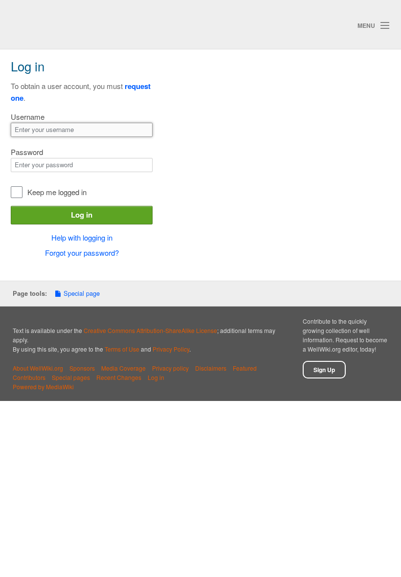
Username (28, 116)
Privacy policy (170, 368)
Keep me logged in (57, 192)
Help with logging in (81, 237)
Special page (82, 293)
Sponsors (82, 368)
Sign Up (324, 369)
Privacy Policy (171, 349)
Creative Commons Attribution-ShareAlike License (150, 330)
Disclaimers (210, 368)
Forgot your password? (82, 252)
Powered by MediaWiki (43, 386)
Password (27, 152)
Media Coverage (123, 368)
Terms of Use (122, 349)
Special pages (71, 377)
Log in (81, 214)
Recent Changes (118, 377)
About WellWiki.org (38, 368)
